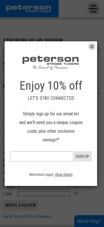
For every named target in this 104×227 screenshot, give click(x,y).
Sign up (82, 156)
